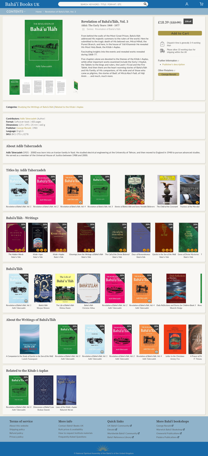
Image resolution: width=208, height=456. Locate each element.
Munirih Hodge (176, 308)
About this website (18, 426)
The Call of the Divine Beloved (117, 254)
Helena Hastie (65, 308)
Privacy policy (16, 437)
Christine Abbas (88, 308)
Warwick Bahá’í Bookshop (169, 429)
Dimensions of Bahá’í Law (43, 407)
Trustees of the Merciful (189, 206)
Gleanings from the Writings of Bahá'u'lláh (86, 254)
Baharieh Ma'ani (66, 410)
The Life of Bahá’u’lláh (65, 305)
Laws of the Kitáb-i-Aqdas (66, 407)
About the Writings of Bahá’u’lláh (31, 319)
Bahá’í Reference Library (119, 437)
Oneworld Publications (168, 433)
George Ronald (168, 74)
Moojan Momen (43, 308)
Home (39, 11)
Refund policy (16, 433)
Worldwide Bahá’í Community (122, 433)
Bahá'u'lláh (141, 257)
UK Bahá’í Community (118, 426)
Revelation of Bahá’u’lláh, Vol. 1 (18, 206)
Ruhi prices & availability (70, 429)
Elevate (111, 429)
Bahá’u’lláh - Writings (22, 218)
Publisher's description (173, 64)
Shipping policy (17, 429)
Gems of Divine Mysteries (188, 254)
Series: (103, 29)
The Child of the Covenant (167, 206)
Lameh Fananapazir (29, 359)
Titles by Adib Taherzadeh (26, 170)
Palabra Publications (166, 437)
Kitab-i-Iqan (38, 254)
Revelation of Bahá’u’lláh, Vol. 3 (60, 11)
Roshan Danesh (43, 410)
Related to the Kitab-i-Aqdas (69, 106)
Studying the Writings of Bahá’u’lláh (35, 106)
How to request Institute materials (75, 433)
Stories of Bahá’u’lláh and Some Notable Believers (135, 206)
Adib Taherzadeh (28, 118)
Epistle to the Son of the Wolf (164, 254)
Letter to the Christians (175, 356)
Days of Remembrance (141, 254)
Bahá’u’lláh (16, 257)
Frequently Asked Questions (72, 437)
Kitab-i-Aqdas (58, 254)
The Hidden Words (15, 254)
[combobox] (103, 4)
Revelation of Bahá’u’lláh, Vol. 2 (45, 206)
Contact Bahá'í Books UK (70, 426)
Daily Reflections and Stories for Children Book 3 (176, 305)
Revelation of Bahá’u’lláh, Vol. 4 (73, 206)
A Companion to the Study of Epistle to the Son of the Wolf (29, 356)
